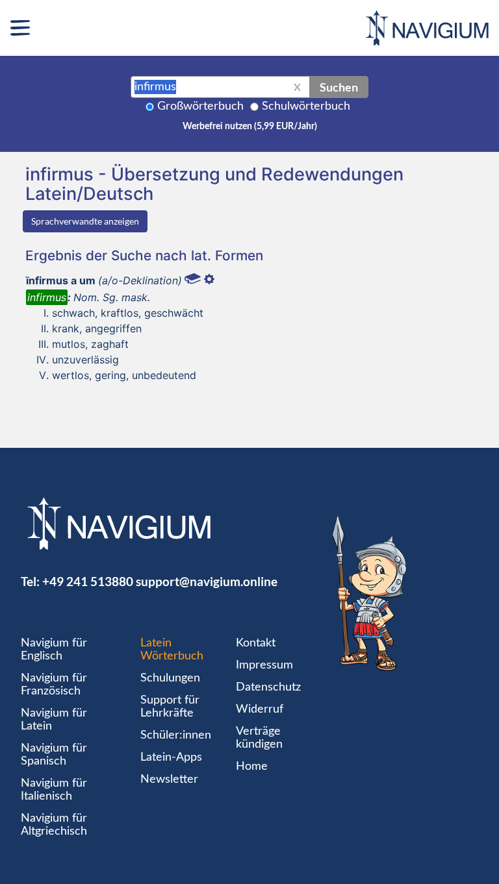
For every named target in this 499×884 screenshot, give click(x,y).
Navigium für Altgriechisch (54, 825)
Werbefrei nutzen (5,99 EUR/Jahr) (250, 126)
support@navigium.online (206, 581)
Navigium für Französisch (54, 684)
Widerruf (259, 709)
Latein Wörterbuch (171, 649)
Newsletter (169, 779)
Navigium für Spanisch (54, 755)
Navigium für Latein (54, 719)
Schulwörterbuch (306, 106)
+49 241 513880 (87, 581)
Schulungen (170, 678)
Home (252, 766)
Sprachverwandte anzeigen (85, 221)
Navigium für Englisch (54, 649)
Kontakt (255, 643)
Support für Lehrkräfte (169, 706)
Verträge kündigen (259, 738)
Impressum (264, 665)
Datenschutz (268, 687)
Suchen (339, 87)
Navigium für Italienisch (54, 790)
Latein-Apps (171, 757)
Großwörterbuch (200, 106)
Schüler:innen (175, 735)
